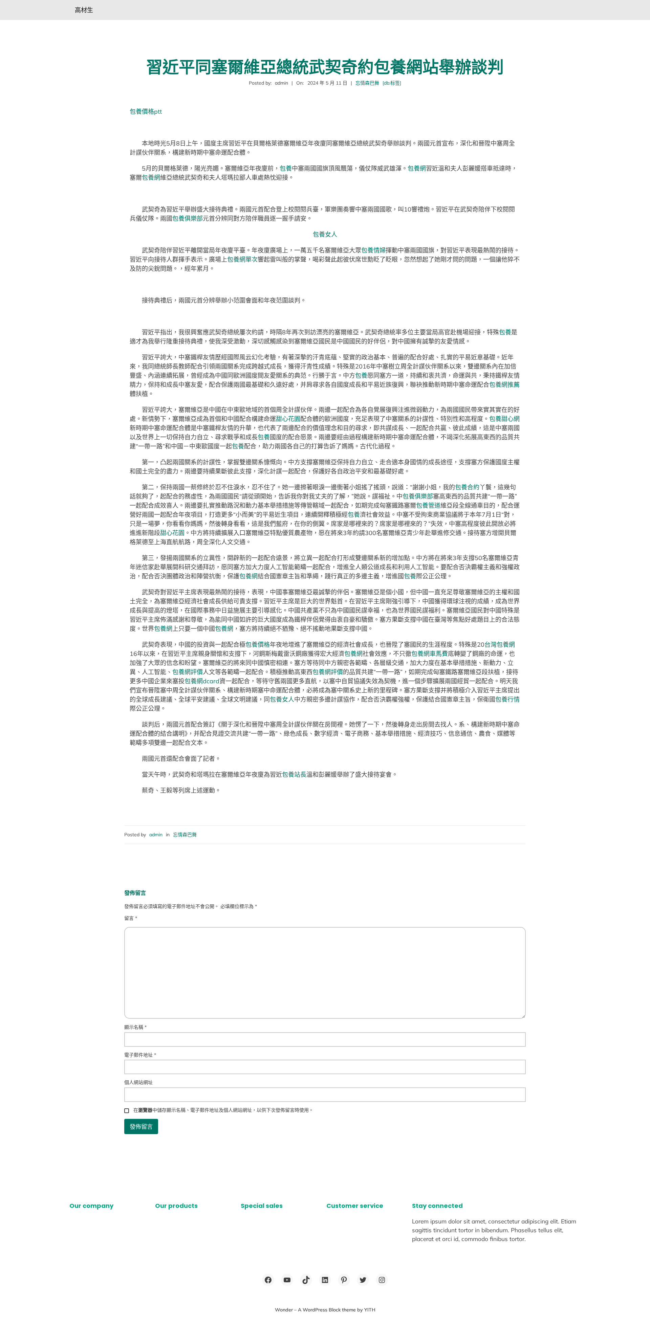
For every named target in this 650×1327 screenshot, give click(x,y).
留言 (130, 918)
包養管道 (428, 505)
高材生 (84, 10)
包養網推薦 (504, 385)
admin (155, 835)
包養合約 (467, 487)
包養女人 (325, 234)
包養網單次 (242, 259)
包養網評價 (187, 672)
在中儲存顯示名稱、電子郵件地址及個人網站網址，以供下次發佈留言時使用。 (223, 1110)
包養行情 (507, 699)
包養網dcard (202, 681)
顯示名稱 (135, 1027)
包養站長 (294, 774)
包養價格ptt (146, 111)
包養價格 (257, 644)
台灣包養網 (499, 644)
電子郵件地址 (140, 1055)
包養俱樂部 (187, 218)
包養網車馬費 (429, 654)
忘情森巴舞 (367, 83)
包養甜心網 (504, 419)
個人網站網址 (138, 1082)
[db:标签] (392, 83)
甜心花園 (288, 419)
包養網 (417, 168)
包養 (286, 168)
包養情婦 (373, 250)
